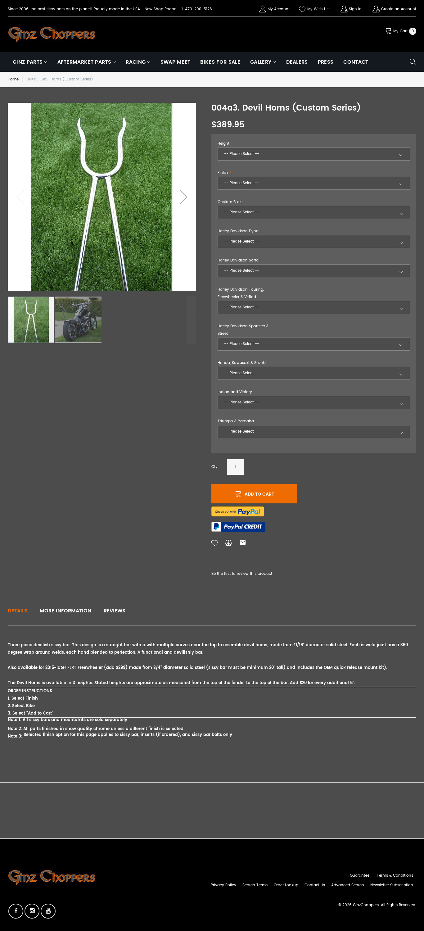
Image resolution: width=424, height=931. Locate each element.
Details (17, 611)
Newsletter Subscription (391, 885)
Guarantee (359, 876)
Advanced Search (347, 885)
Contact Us (314, 885)
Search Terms (255, 885)
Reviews (114, 611)
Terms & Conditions (395, 876)
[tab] (17, 611)
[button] (183, 197)
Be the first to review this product (241, 574)
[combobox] (314, 154)
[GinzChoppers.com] (52, 34)
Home (13, 79)
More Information (65, 611)
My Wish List (318, 9)
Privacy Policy (223, 885)
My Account (279, 9)
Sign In (355, 9)
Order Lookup (286, 885)
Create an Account (398, 9)
